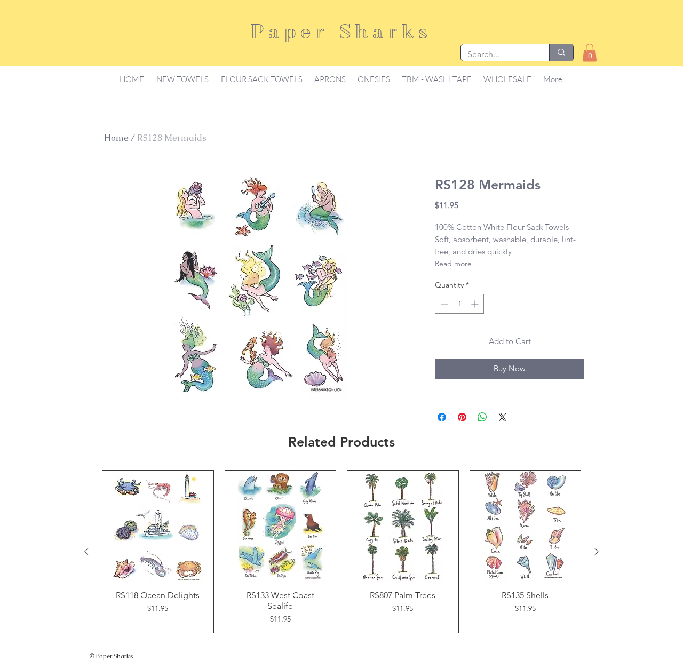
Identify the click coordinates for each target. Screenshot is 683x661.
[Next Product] (596, 551)
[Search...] (561, 52)
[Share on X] (502, 417)
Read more (453, 263)
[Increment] (475, 303)
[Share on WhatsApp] (482, 417)
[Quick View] (157, 526)
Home (116, 138)
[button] (589, 52)
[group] (341, 551)
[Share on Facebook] (441, 417)
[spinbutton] (459, 303)
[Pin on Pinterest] (462, 417)
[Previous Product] (86, 551)
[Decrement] (443, 303)
